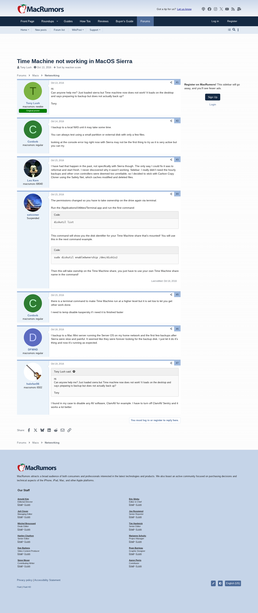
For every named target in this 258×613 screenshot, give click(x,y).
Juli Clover (23, 511)
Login (212, 104)
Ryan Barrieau (136, 548)
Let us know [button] (184, 9)
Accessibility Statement (47, 580)
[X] (221, 9)
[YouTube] (227, 9)
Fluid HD (27, 587)
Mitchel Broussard (27, 523)
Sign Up (212, 97)
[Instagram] (215, 9)
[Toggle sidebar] (238, 30)
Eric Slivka (134, 499)
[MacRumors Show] (203, 9)
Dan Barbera (24, 548)
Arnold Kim (23, 499)
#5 (177, 294)
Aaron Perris (135, 560)
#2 (177, 121)
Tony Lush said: (62, 371)
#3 (177, 159)
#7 (177, 363)
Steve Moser (24, 560)
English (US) (233, 583)
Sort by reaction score (69, 67)
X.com (27, 504)
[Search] (233, 29)
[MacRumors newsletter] (239, 9)
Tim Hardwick (136, 523)
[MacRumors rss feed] (233, 9)
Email (20, 504)
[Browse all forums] (229, 29)
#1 (177, 82)
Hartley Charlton (26, 536)
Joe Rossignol (136, 511)
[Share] (171, 82)
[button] (46, 21)
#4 (177, 194)
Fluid (19, 587)
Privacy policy (24, 580)
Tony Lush (26, 67)
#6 (177, 329)
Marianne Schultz (137, 536)
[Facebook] (209, 9)
